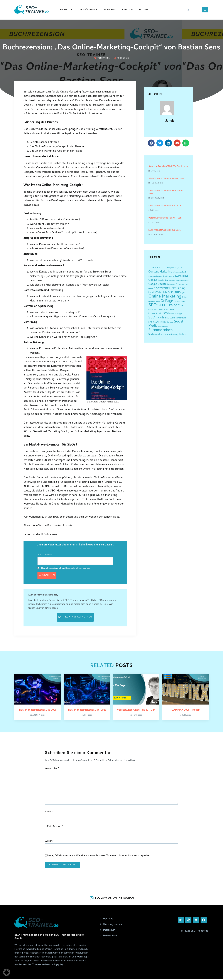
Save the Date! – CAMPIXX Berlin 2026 (168, 167)
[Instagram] (181, 920)
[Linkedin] (196, 920)
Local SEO (153, 293)
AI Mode (153, 268)
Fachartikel (66, 9)
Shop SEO (153, 322)
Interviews (109, 9)
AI (149, 268)
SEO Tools (156, 318)
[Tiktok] (188, 920)
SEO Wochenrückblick (175, 318)
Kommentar (52, 768)
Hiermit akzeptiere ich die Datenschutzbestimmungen (66, 568)
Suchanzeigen (163, 326)
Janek (169, 121)
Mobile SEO (166, 292)
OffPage (179, 292)
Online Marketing (164, 296)
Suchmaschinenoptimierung (163, 334)
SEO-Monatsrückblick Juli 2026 (164, 230)
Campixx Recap (179, 268)
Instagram (171, 284)
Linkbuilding (177, 288)
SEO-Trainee (168, 305)
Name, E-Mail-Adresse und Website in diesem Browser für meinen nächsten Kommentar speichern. (99, 856)
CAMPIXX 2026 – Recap (185, 710)
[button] (188, 10)
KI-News (182, 284)
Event (165, 276)
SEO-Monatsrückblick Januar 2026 (166, 179)
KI (177, 284)
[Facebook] (204, 920)
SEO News (168, 314)
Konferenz (161, 288)
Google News (164, 280)
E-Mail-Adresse (44, 555)
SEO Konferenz (161, 310)
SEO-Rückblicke (88, 9)
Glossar (144, 9)
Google (152, 280)
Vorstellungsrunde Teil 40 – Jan (165, 218)
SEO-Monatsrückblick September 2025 (165, 192)
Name (49, 812)
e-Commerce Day (179, 272)
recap (184, 301)
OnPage (166, 301)
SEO (152, 305)
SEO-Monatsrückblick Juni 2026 (164, 206)
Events (126, 9)
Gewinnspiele (180, 276)
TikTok (182, 334)
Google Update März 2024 (179, 280)
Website (49, 841)
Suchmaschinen (160, 330)
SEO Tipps (178, 313)
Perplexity (178, 301)
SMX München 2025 (167, 322)
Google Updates (158, 284)
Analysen (170, 268)
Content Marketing (160, 272)
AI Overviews (161, 268)
